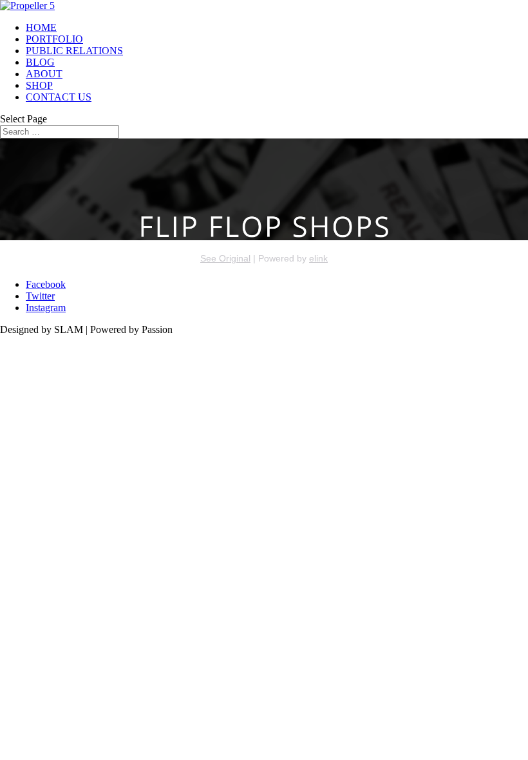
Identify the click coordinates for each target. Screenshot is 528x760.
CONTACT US (58, 96)
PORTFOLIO (54, 38)
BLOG (40, 62)
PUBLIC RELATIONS (74, 50)
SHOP (39, 85)
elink (318, 258)
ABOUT (44, 73)
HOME (41, 27)
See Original (225, 258)
